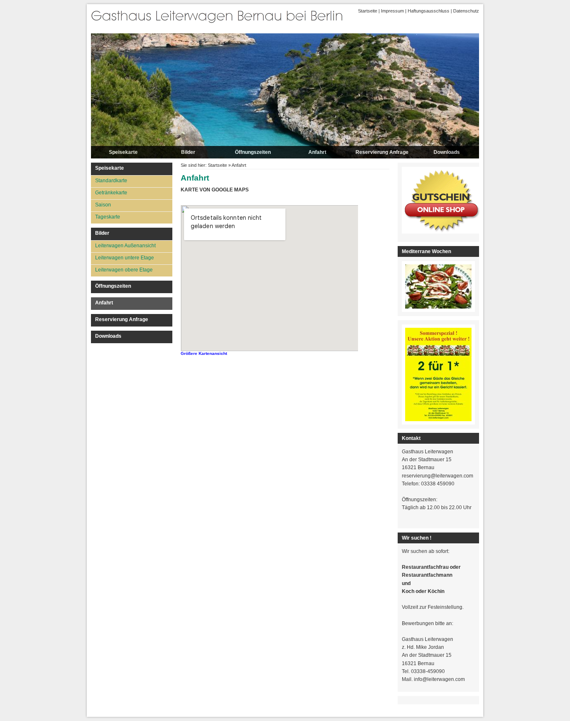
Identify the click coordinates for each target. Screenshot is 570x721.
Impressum (392, 10)
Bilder (188, 152)
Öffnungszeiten (253, 152)
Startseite (367, 10)
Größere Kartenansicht (204, 353)
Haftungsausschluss (428, 10)
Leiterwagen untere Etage (124, 258)
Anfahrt (317, 152)
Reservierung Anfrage (382, 152)
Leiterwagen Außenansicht (125, 246)
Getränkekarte (111, 193)
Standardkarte (111, 180)
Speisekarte (123, 152)
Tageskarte (107, 217)
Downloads (447, 152)
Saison (103, 205)
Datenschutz (466, 10)
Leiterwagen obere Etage (124, 270)
